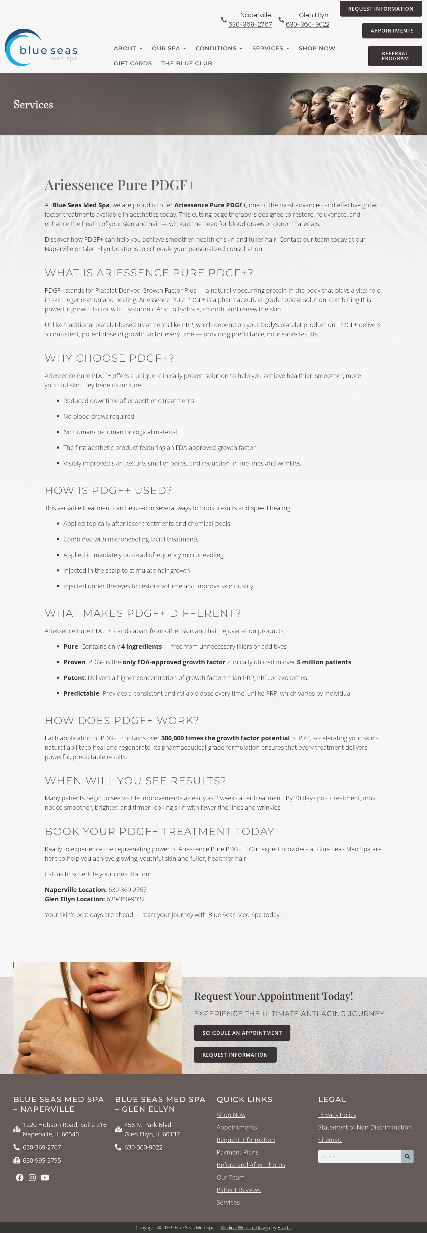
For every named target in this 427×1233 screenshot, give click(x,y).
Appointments (237, 1127)
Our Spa (166, 48)
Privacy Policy (337, 1115)
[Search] (407, 1156)
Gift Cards (133, 63)
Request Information (246, 1140)
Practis (285, 1227)
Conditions (216, 48)
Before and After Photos (251, 1165)
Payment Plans (238, 1152)
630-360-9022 (307, 24)
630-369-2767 (250, 24)
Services (267, 48)
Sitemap (330, 1140)
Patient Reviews (239, 1190)
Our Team (231, 1177)
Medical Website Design (245, 1227)
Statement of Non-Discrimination (365, 1127)
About (125, 48)
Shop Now (317, 48)
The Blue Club (187, 63)
